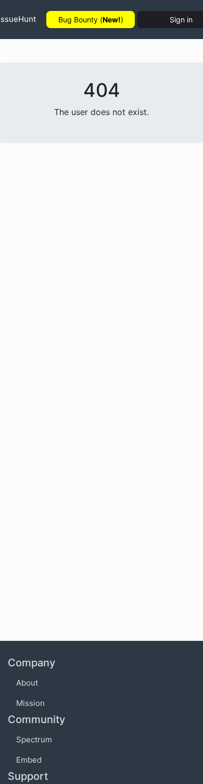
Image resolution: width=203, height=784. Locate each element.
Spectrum (34, 739)
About (27, 683)
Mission (30, 703)
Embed (29, 760)
